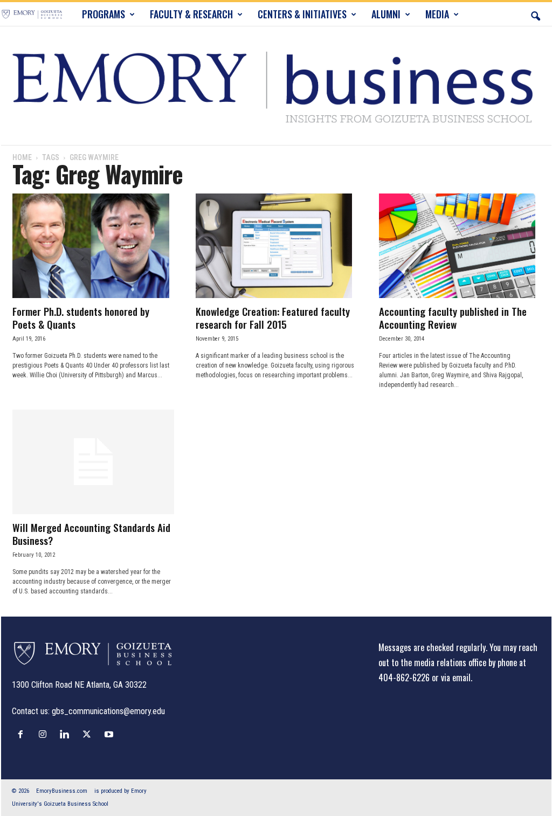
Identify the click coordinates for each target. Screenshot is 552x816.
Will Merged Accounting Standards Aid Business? (91, 534)
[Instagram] (45, 734)
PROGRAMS (103, 14)
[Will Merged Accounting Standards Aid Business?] (93, 462)
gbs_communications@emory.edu (108, 711)
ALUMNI (386, 14)
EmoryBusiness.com (61, 790)
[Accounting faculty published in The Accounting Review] (460, 245)
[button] (535, 14)
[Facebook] (23, 734)
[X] (89, 734)
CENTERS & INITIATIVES (302, 14)
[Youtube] (110, 734)
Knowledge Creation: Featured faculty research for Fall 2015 (273, 317)
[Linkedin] (67, 734)
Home (22, 157)
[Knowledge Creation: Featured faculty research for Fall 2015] (276, 245)
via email (456, 677)
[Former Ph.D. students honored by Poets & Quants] (93, 245)
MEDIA (437, 14)
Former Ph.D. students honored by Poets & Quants (80, 317)
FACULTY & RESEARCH (191, 14)
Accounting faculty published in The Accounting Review (453, 317)
